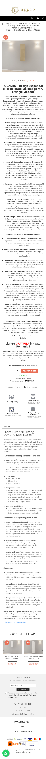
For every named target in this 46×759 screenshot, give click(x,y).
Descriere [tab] (7, 426)
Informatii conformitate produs (14, 622)
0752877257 (24, 710)
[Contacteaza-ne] (32, 18)
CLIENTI (22, 726)
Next (42, 58)
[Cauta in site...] (43, 18)
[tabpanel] (23, 56)
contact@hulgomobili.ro (24, 714)
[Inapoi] (2, 24)
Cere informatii (31, 387)
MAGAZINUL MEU (22, 722)
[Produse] (3, 19)
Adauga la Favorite (14, 387)
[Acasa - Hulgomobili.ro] (23, 10)
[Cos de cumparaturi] (37, 18)
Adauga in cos (29, 371)
